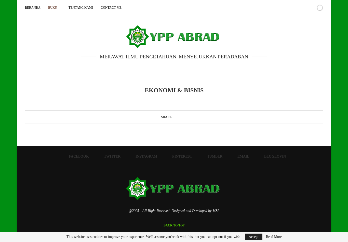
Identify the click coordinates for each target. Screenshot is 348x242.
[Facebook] (271, 7)
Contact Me (111, 7)
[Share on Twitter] (179, 117)
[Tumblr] (293, 7)
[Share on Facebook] (174, 117)
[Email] (298, 7)
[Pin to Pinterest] (183, 117)
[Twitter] (277, 7)
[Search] (311, 7)
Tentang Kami (81, 7)
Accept (254, 237)
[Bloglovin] (303, 7)
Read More (274, 237)
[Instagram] (282, 7)
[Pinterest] (287, 7)
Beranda (33, 7)
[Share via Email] (188, 117)
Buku (52, 7)
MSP (216, 211)
